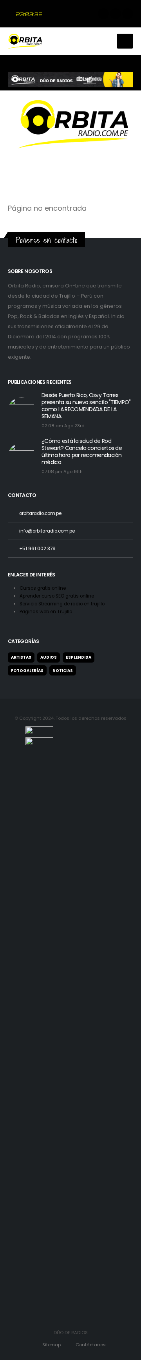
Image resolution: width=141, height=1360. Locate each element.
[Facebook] (103, 13)
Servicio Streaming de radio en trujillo (63, 604)
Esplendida (78, 657)
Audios (48, 657)
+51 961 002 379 (37, 548)
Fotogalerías (27, 671)
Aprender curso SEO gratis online (57, 596)
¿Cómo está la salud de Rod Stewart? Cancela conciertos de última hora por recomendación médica (82, 451)
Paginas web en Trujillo (46, 612)
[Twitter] (115, 13)
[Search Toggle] (107, 41)
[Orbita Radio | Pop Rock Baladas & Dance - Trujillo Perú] (27, 41)
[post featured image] (21, 410)
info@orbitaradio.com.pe (47, 531)
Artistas (21, 657)
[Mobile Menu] (125, 41)
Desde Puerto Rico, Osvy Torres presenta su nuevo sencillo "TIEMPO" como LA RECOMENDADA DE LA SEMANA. (86, 405)
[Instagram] (127, 13)
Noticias (62, 671)
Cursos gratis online (43, 588)
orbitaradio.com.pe (40, 513)
